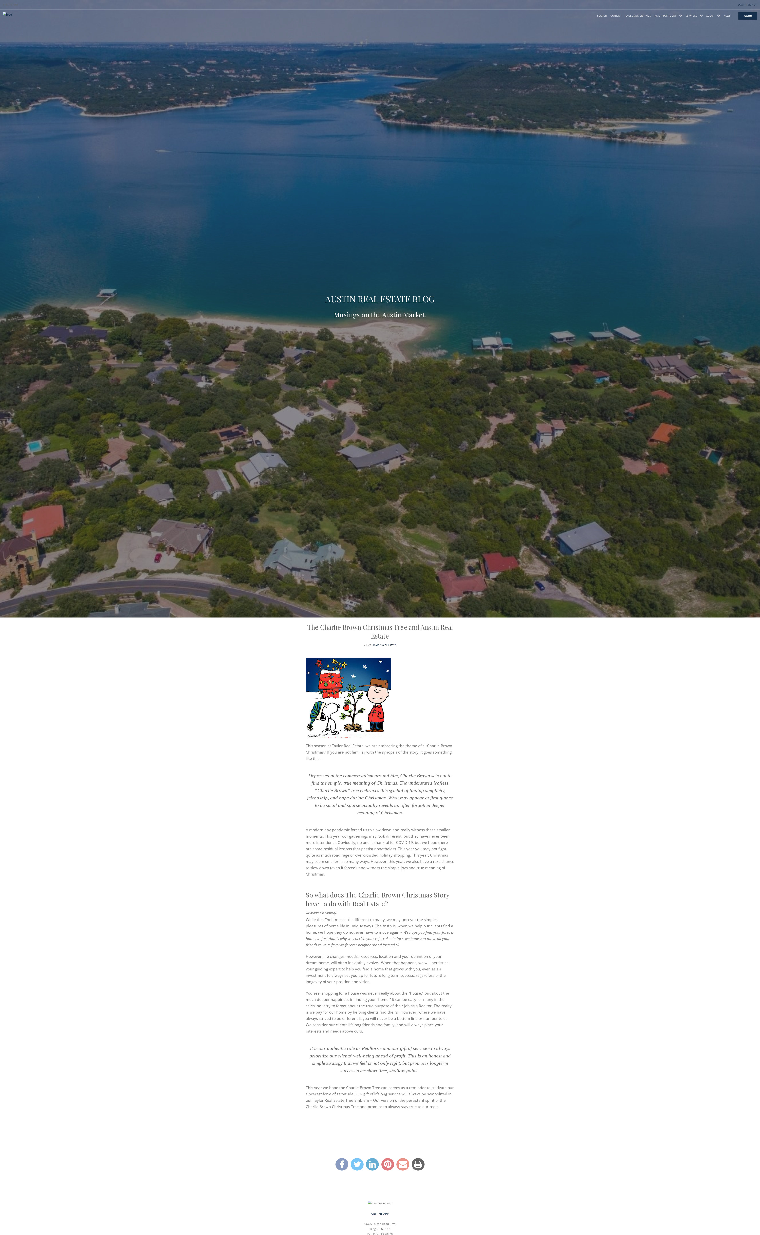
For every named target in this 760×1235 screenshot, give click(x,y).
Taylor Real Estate (384, 645)
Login (741, 4)
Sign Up (752, 4)
